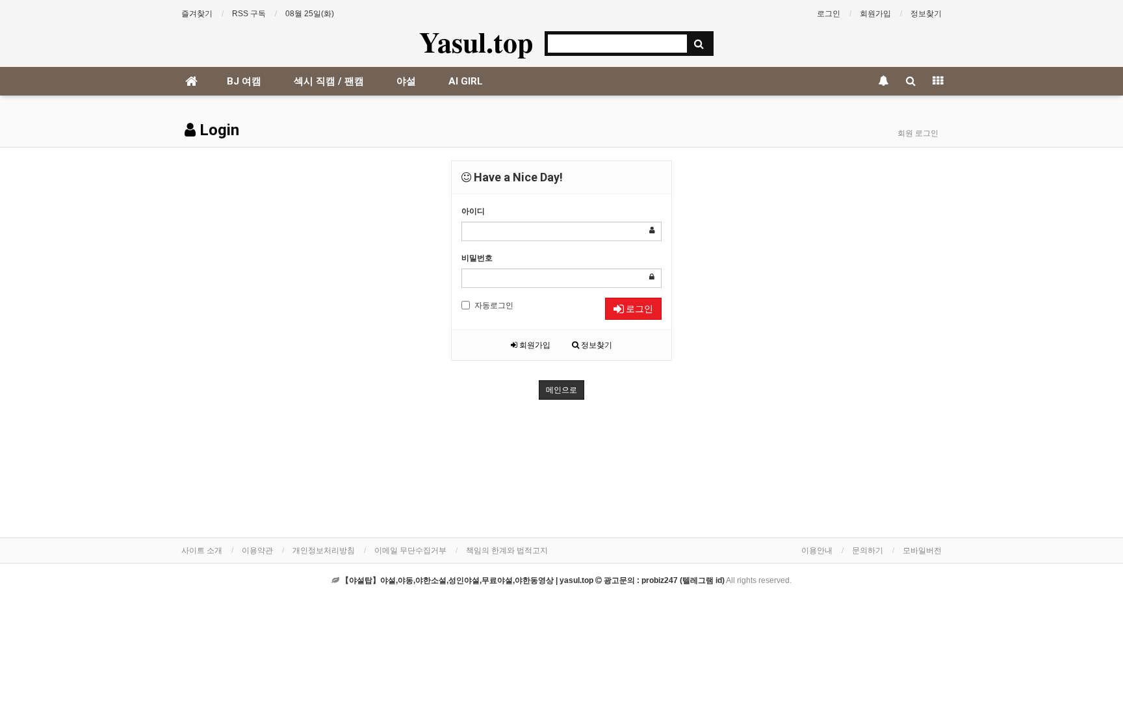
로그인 (828, 13)
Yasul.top (476, 41)
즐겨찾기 (197, 13)
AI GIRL (465, 81)
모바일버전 (922, 550)
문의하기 (867, 550)
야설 (406, 81)
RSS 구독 (249, 13)
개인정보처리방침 (323, 550)
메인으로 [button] (561, 390)
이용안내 (817, 550)
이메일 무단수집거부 (410, 550)
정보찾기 (926, 13)
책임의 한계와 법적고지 (507, 550)
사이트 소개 (201, 550)
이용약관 (257, 550)
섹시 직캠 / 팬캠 (329, 81)
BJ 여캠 (244, 81)
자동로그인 (493, 305)
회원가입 (875, 13)
